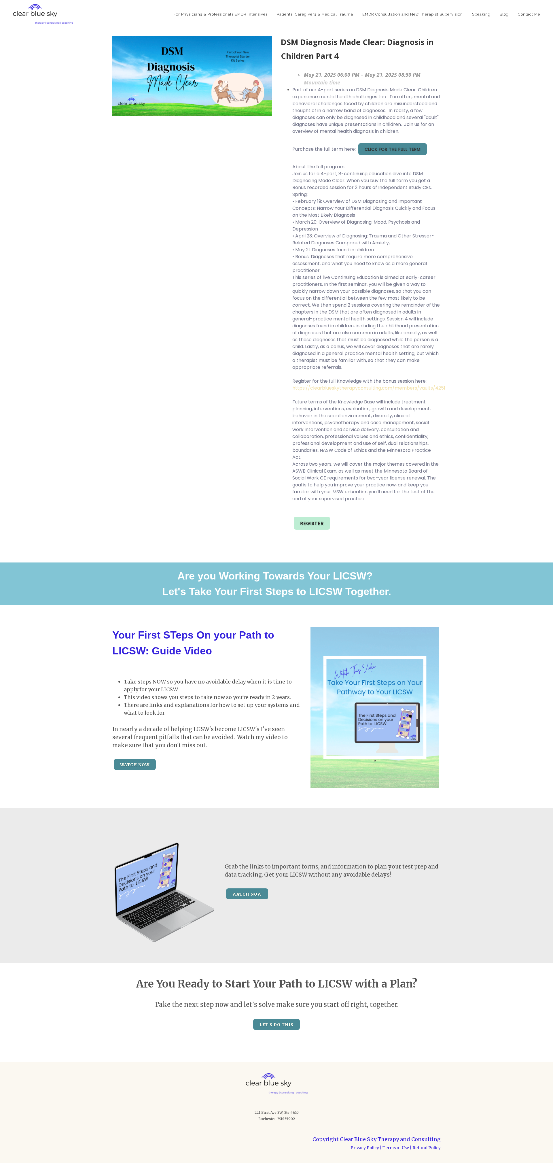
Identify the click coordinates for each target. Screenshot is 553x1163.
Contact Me (529, 14)
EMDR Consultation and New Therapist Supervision (412, 14)
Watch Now (134, 764)
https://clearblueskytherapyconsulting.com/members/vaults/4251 (368, 388)
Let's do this (276, 1024)
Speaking (481, 14)
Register (312, 523)
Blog (504, 14)
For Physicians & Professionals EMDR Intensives (220, 14)
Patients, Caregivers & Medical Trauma (315, 14)
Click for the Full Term (393, 149)
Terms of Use (395, 1147)
